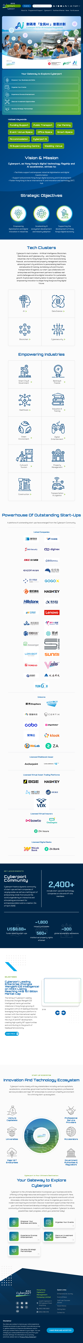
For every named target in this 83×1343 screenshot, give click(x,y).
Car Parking (64, 125)
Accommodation (19, 139)
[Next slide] (63, 1013)
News (67, 10)
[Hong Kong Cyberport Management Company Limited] (3, 9)
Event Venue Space (21, 132)
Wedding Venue (53, 146)
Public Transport (42, 125)
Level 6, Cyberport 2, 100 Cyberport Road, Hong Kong (45, 1303)
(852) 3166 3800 (44, 1308)
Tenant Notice (61, 1306)
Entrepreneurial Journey (65, 1294)
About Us (24, 10)
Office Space (45, 132)
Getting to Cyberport (11, 6)
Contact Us (61, 1312)
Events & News (62, 1297)
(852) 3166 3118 (44, 1312)
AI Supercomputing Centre (24, 146)
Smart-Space (65, 132)
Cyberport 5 (48, 10)
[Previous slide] (57, 1013)
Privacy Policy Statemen (28, 1337)
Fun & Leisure (74, 10)
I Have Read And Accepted (60, 1330)
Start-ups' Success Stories (63, 1301)
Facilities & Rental (58, 10)
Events (26, 6)
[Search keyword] (33, 6)
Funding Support (19, 125)
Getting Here (61, 1309)
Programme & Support (35, 10)
